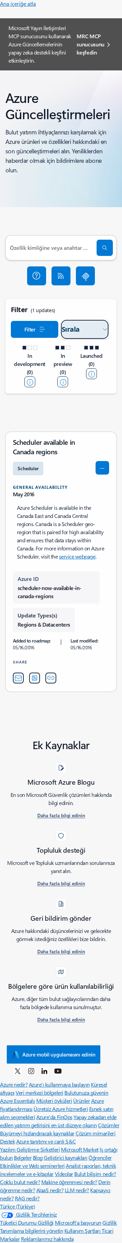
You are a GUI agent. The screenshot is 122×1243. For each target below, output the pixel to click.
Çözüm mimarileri (95, 1133)
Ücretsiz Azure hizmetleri (61, 1108)
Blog (38, 1157)
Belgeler (23, 1157)
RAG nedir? (27, 1198)
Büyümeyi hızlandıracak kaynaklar (37, 1133)
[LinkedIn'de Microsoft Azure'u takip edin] (44, 1070)
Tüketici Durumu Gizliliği (27, 1222)
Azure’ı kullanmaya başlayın (59, 1084)
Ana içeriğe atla (18, 3)
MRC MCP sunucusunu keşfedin (90, 44)
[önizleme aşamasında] (62, 382)
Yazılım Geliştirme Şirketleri (30, 1149)
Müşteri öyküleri (54, 1100)
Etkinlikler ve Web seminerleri (32, 1165)
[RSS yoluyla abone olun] (61, 275)
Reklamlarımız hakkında (47, 1238)
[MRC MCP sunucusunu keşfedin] (85, 275)
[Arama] (105, 248)
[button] (36, 275)
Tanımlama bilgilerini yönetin (31, 1230)
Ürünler (81, 1100)
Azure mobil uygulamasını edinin (59, 1054)
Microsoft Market (80, 1149)
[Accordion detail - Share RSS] (34, 678)
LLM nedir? (77, 1190)
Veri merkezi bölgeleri (39, 1092)
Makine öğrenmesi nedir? (69, 1181)
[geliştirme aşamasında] (29, 382)
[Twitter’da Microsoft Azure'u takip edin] (18, 1070)
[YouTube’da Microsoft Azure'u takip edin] (58, 1070)
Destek (7, 1141)
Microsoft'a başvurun (78, 1222)
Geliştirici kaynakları (65, 1157)
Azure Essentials (17, 1100)
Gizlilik (109, 1222)
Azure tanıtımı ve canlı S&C (46, 1141)
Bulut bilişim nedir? (95, 1173)
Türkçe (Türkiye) (17, 1206)
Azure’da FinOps (54, 1116)
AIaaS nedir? (49, 1190)
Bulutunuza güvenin (86, 1092)
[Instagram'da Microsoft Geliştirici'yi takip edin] (31, 1070)
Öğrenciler (99, 1157)
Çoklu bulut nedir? (20, 1181)
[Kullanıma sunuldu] (91, 373)
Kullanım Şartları (83, 1230)
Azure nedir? (13, 1084)
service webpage (77, 556)
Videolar (64, 1173)
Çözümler (108, 1125)
